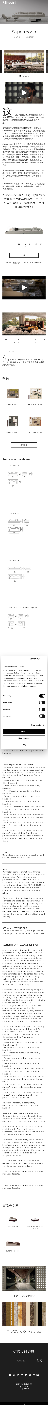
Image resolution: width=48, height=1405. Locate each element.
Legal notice (24, 1386)
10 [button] (19, 342)
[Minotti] (9, 2)
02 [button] (19, 244)
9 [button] (14, 342)
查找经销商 (16, 263)
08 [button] (6, 339)
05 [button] (36, 244)
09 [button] (18, 339)
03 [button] (25, 244)
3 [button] (22, 339)
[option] (24, 12)
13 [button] (35, 342)
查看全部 (25, 76)
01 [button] (7, 244)
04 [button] (30, 244)
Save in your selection (32, 263)
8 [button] (44, 339)
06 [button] (41, 244)
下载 (24, 255)
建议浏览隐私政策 (24, 1384)
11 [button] (24, 342)
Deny (24, 744)
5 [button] (31, 339)
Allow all (24, 732)
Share (8, 263)
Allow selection (24, 738)
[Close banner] (44, 659)
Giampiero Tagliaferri (24, 37)
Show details (36, 725)
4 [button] (27, 339)
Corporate (24, 1389)
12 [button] (30, 342)
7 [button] (40, 339)
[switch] (42, 702)
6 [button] (35, 339)
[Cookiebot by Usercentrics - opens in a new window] (30, 659)
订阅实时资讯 (24, 1352)
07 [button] (24, 247)
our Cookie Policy (16, 675)
